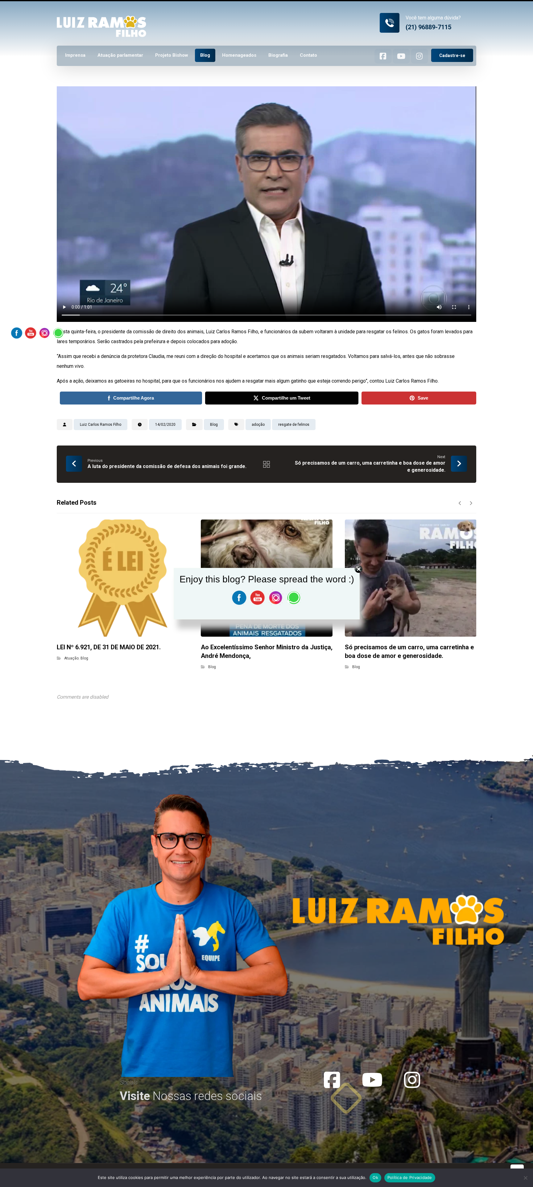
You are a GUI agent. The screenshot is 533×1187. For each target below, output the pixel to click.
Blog (214, 424)
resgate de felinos (293, 424)
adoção (258, 424)
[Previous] (460, 503)
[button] (383, 56)
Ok (375, 1177)
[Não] (525, 1178)
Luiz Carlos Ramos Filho (100, 424)
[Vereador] (101, 19)
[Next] (470, 503)
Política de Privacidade (409, 1177)
